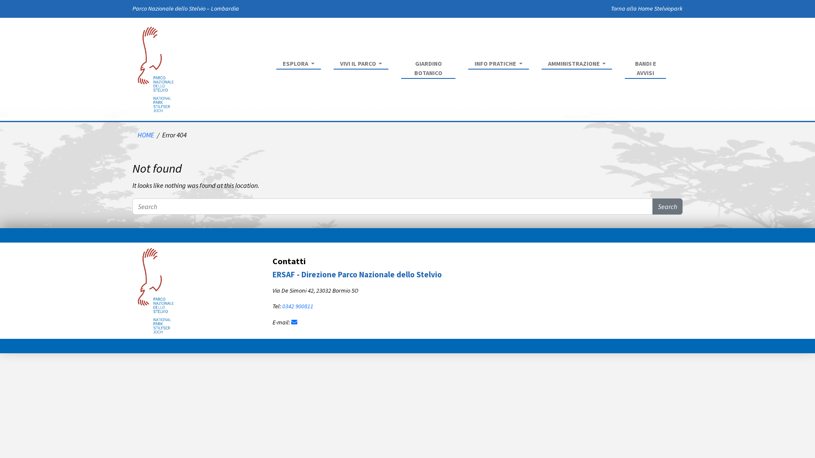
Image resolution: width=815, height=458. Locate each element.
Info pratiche (496, 63)
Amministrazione (574, 63)
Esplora (296, 63)
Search (667, 206)
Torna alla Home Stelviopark (647, 8)
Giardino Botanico (428, 68)
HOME (146, 135)
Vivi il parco (358, 63)
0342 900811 (297, 306)
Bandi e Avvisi (645, 68)
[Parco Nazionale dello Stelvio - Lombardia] (155, 289)
